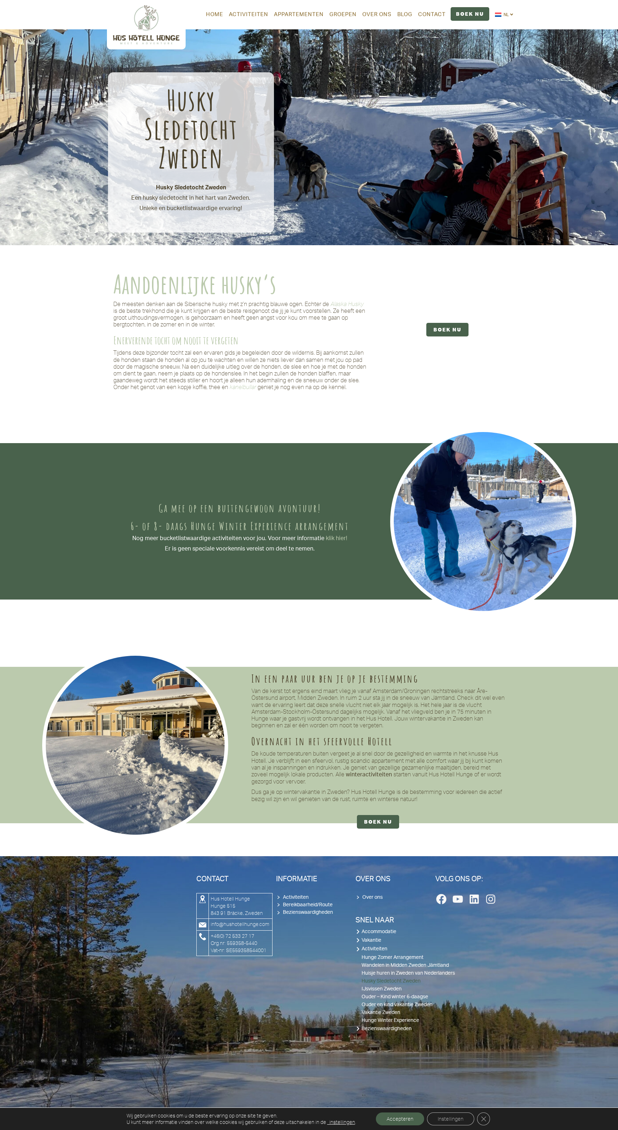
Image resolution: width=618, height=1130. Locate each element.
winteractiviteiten (369, 774)
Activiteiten (296, 897)
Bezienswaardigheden (308, 912)
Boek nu (447, 329)
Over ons (372, 897)
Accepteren (400, 1119)
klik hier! (335, 538)
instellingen (341, 1122)
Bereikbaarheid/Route (308, 904)
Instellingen (451, 1119)
